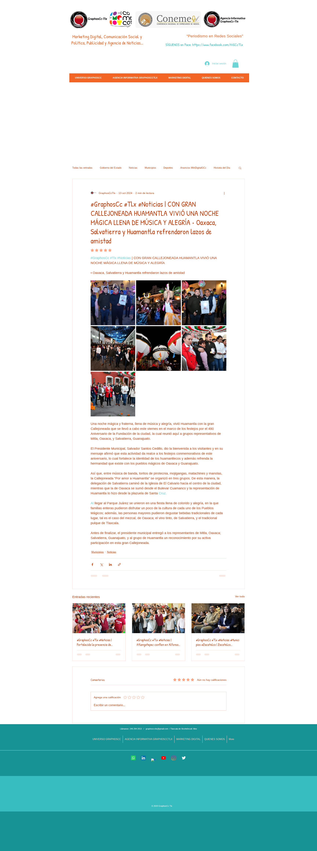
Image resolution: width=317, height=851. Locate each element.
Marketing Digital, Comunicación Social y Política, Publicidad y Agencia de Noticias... (107, 39)
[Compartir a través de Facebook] (92, 564)
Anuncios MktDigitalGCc (193, 167)
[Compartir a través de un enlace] (119, 564)
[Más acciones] (224, 193)
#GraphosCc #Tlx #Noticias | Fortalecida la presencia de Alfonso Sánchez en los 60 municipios (94, 642)
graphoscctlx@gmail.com (157, 729)
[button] (235, 64)
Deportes (168, 167)
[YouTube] (163, 758)
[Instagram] (173, 758)
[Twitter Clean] (183, 758)
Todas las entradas (82, 167)
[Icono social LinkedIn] (143, 758)
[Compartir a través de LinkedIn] (110, 564)
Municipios (150, 167)
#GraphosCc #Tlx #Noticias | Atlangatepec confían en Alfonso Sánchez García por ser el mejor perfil (157, 642)
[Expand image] (113, 302)
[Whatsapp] (133, 758)
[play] (285, 154)
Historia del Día (222, 167)
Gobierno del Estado (110, 167)
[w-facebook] (153, 761)
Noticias (133, 167)
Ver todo (240, 596)
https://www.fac (203, 44)
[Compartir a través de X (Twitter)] (101, 564)
